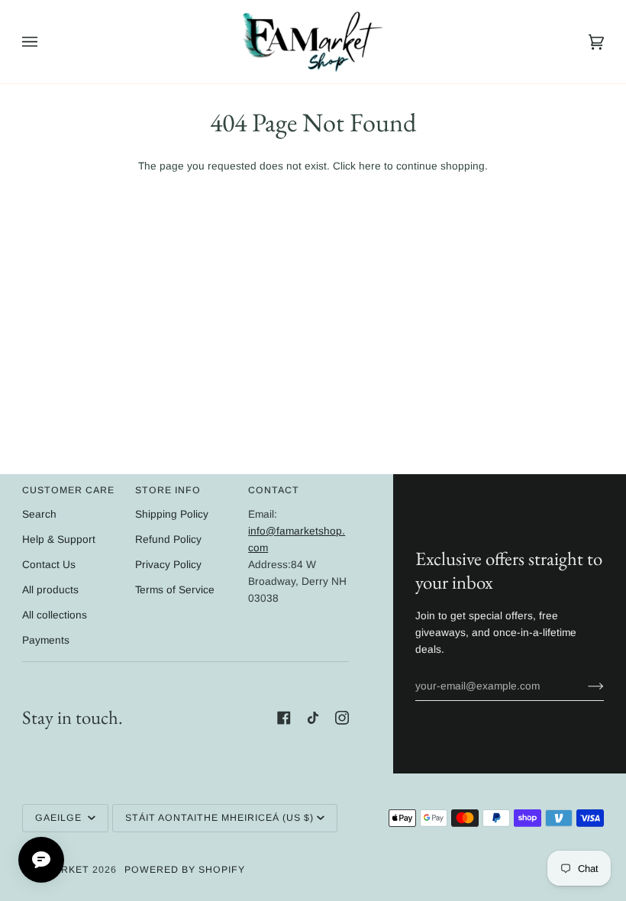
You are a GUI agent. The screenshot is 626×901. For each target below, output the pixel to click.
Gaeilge (60, 817)
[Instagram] (342, 718)
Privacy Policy (168, 564)
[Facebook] (284, 718)
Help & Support (58, 539)
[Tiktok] (313, 718)
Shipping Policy (171, 514)
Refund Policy (168, 539)
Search (39, 514)
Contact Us (49, 564)
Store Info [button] (168, 490)
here (370, 166)
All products (50, 590)
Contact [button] (273, 490)
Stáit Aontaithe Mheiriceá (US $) (219, 817)
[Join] (583, 686)
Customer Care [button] (68, 490)
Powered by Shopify (184, 869)
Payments (45, 640)
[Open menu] (45, 41)
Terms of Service (175, 590)
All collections (54, 615)
